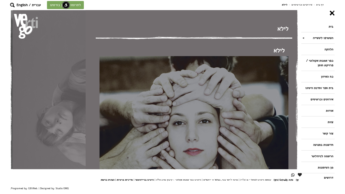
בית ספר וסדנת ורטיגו (319, 88)
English (22, 5)
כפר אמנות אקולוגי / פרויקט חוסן (319, 62)
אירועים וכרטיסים (301, 5)
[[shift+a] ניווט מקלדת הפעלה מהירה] (66, 5)
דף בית (320, 5)
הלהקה (329, 49)
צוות (330, 122)
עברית (36, 5)
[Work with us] (300, 175)
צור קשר (328, 133)
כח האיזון (327, 76)
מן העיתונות (325, 167)
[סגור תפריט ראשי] (318, 13)
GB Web (32, 188)
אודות (329, 110)
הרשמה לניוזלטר (322, 156)
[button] (12, 5)
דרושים (328, 177)
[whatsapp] (293, 175)
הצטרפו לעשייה (323, 38)
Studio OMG (62, 188)
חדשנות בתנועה (323, 144)
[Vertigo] (26, 26)
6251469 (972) (280, 179)
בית (331, 26)
